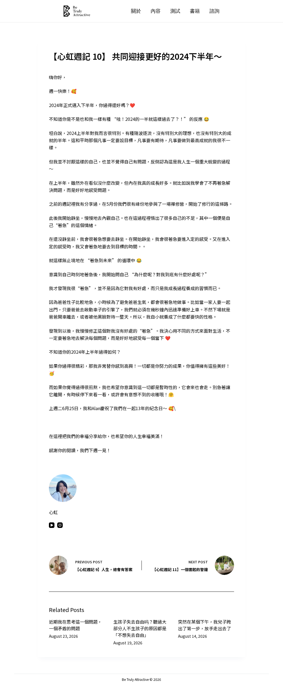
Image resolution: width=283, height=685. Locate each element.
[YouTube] (51, 525)
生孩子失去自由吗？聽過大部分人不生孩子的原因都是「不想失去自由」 (139, 628)
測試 (175, 10)
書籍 (195, 10)
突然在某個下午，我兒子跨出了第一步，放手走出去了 (204, 625)
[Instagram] (60, 525)
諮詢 (214, 10)
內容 (156, 10)
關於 (136, 10)
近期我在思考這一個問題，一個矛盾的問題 (75, 625)
